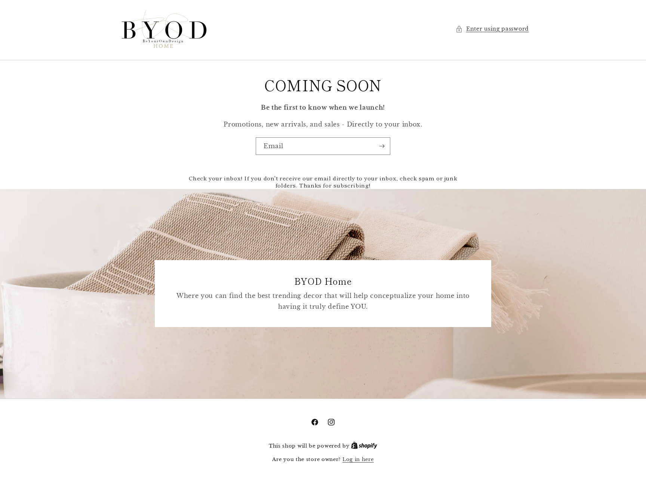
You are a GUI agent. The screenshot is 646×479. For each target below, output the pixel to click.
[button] (492, 29)
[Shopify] (364, 446)
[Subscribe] (381, 146)
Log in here (358, 459)
